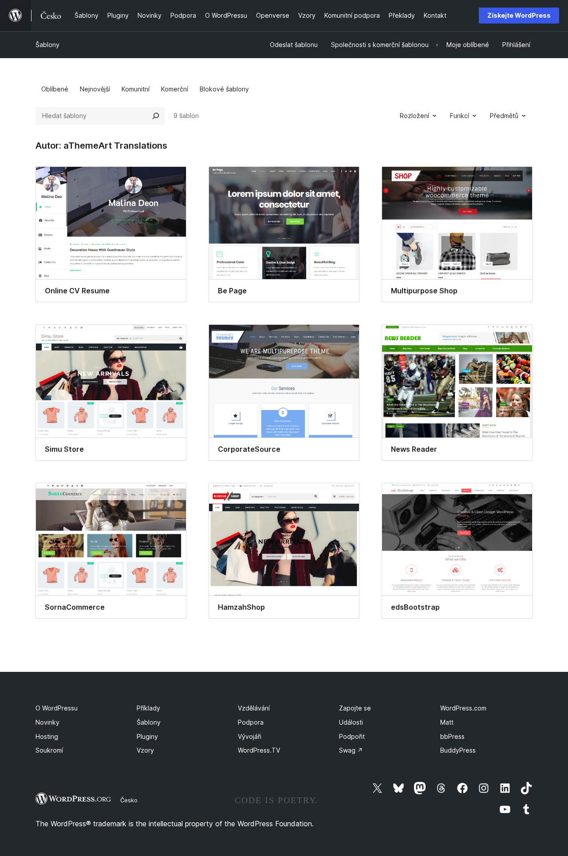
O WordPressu (57, 708)
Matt (447, 722)
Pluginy (147, 736)
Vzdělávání (254, 708)
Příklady (148, 708)
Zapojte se (355, 708)
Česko (129, 800)
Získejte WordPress (519, 15)
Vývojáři (249, 736)
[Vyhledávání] (156, 116)
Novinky (47, 722)
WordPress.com (463, 708)
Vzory (145, 750)
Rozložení (414, 115)
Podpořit (352, 736)
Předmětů (504, 115)
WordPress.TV (259, 750)
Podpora (251, 722)
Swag (351, 750)
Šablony (47, 44)
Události (351, 722)
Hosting (47, 736)
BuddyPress (458, 750)
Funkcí (459, 115)
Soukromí (49, 750)
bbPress (452, 736)
